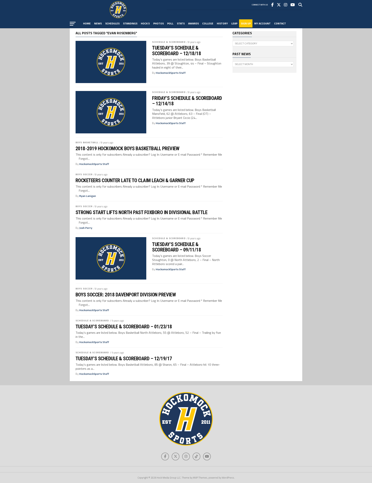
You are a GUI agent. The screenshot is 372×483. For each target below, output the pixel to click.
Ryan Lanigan (87, 196)
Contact (280, 23)
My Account (262, 23)
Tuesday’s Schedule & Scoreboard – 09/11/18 (176, 247)
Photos (158, 23)
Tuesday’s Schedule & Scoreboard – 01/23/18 (124, 326)
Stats (181, 23)
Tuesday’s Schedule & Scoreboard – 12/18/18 (176, 50)
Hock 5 (145, 23)
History (222, 23)
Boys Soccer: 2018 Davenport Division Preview (126, 294)
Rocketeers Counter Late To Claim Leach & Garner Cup (135, 180)
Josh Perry (85, 228)
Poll (170, 23)
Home (87, 23)
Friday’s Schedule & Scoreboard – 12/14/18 (187, 100)
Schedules (112, 23)
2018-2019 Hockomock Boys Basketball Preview (127, 148)
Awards (193, 23)
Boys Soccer (84, 174)
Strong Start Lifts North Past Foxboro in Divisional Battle (141, 212)
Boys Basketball (87, 142)
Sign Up (246, 23)
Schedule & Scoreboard (169, 42)
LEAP (234, 23)
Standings (130, 23)
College (207, 23)
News (98, 23)
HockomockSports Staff (171, 73)
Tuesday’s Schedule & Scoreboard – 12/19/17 (124, 358)
